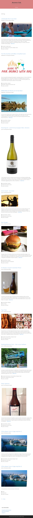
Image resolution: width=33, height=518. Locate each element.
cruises (3, 47)
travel (17, 47)
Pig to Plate (4, 310)
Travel (10, 46)
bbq (3, 84)
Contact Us (3, 512)
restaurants (12, 261)
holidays (14, 47)
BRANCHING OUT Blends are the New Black (11, 90)
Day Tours (4, 377)
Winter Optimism (5, 383)
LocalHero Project (21, 516)
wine (14, 84)
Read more (13, 43)
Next (4, 499)
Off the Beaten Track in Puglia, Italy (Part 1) (11, 431)
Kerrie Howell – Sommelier (7, 191)
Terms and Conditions (5, 511)
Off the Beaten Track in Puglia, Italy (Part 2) (11, 466)
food (8, 47)
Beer (5, 84)
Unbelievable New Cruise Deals (8, 18)
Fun (10, 377)
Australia (3, 46)
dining (6, 47)
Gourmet (10, 47)
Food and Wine (4, 83)
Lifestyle (9, 83)
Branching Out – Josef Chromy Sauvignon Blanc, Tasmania (15, 127)
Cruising (7, 46)
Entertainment (8, 376)
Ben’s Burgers (4, 222)
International (10, 458)
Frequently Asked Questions (6, 510)
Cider (3, 338)
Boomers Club (16, 2)
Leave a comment (5, 48)
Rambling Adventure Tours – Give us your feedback (13, 344)
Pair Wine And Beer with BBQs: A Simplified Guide (13, 53)
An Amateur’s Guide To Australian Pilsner (11, 267)
